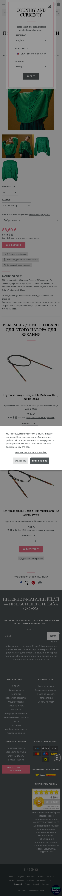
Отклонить (20, 461)
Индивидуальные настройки (31, 452)
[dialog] (31, 448)
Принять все (39, 461)
